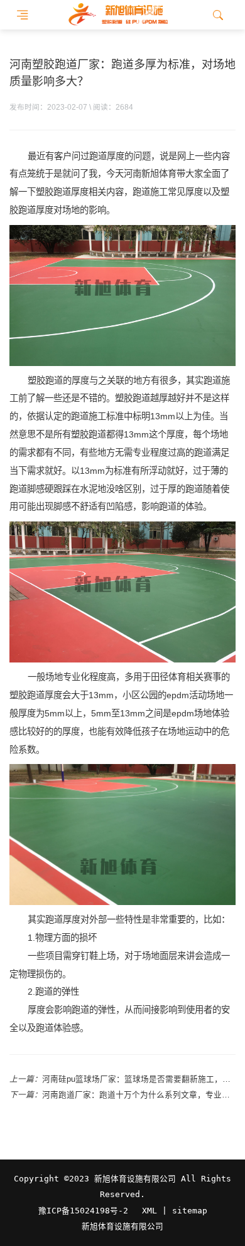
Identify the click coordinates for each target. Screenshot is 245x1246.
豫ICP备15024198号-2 (83, 1210)
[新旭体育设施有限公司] (117, 14)
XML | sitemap (174, 1210)
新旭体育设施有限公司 (122, 1226)
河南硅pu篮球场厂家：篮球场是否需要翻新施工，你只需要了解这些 (139, 1079)
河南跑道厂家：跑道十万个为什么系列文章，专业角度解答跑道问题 (139, 1095)
